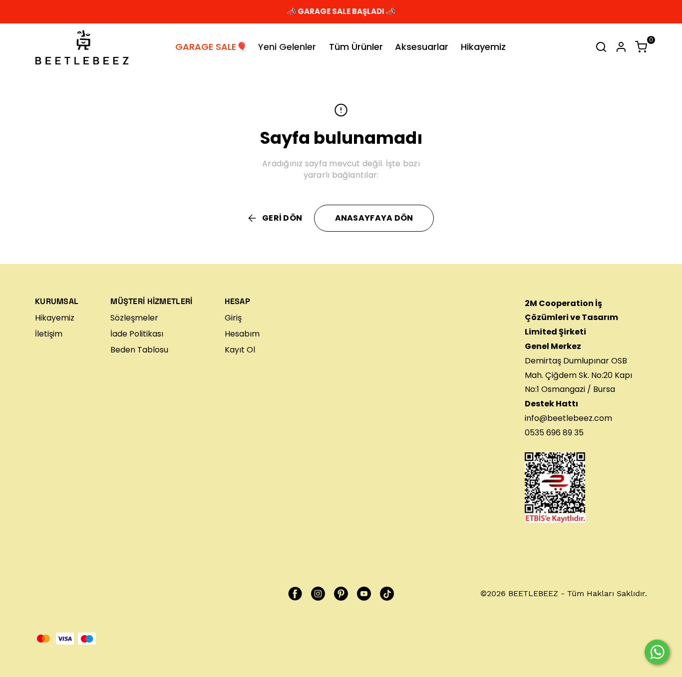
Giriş (233, 318)
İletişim (48, 333)
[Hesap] (621, 47)
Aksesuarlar (421, 46)
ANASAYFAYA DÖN (374, 218)
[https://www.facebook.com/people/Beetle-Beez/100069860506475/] (295, 594)
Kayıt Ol (240, 349)
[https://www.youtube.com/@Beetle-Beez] (364, 594)
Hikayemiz (483, 46)
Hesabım (242, 333)
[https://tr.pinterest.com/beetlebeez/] (341, 594)
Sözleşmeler (134, 318)
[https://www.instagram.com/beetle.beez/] (318, 594)
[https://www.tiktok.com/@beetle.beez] (387, 594)
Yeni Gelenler (287, 46)
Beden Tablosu (139, 349)
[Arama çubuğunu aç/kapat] (601, 47)
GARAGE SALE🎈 (211, 46)
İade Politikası (136, 333)
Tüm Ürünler (356, 46)
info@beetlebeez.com (568, 418)
